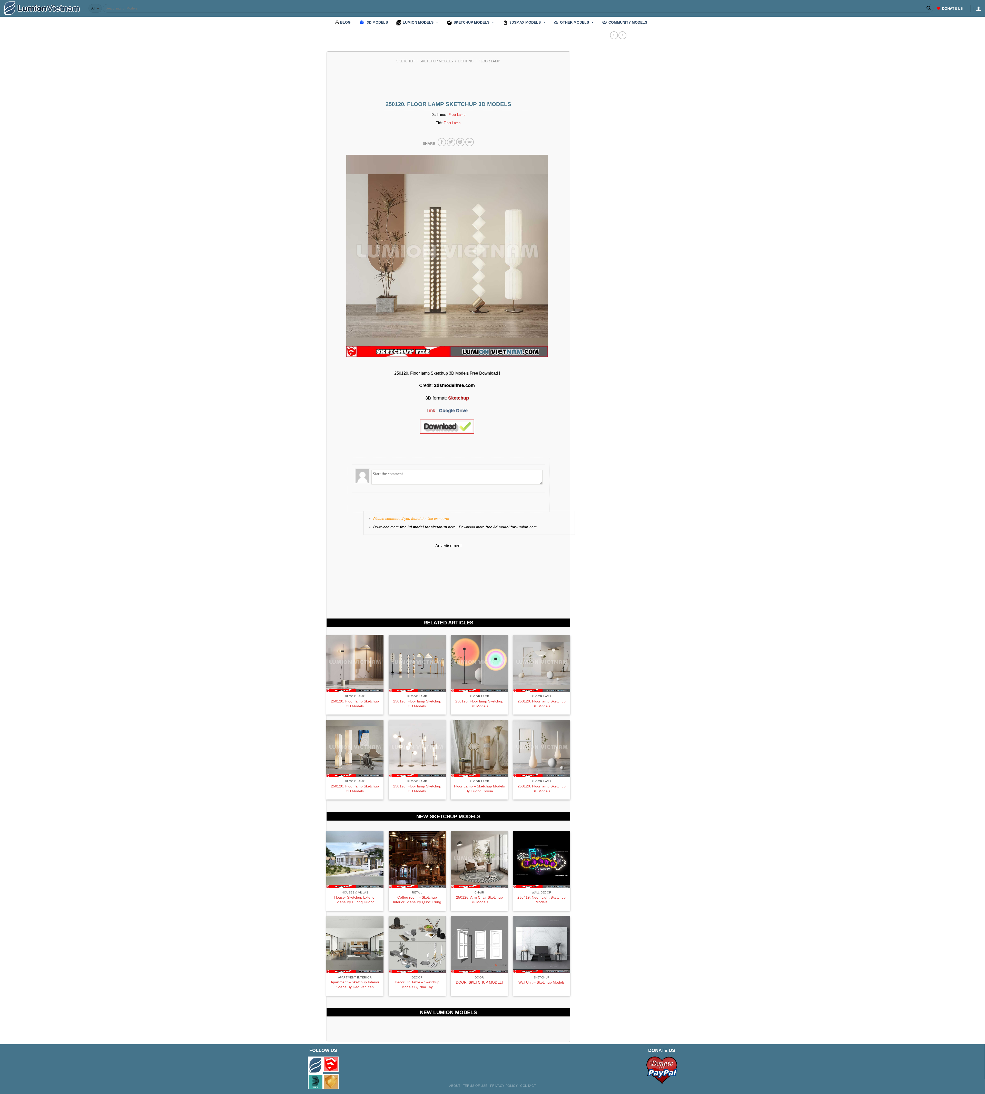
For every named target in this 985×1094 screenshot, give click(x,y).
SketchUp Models (436, 61)
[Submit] (928, 8)
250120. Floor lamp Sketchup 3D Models (355, 703)
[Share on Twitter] (451, 142)
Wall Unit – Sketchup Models (541, 982)
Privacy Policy (504, 1086)
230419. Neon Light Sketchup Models (541, 899)
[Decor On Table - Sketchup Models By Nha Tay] (417, 944)
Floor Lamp (489, 61)
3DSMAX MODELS (525, 22)
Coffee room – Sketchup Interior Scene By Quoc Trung (417, 899)
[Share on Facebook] (442, 142)
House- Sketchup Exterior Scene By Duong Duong (355, 899)
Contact (528, 1086)
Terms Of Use (475, 1086)
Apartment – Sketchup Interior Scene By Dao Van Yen (355, 984)
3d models (377, 22)
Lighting (466, 61)
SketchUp (405, 61)
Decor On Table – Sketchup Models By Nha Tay (417, 984)
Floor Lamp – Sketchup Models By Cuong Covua (479, 788)
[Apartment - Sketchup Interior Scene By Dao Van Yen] (354, 944)
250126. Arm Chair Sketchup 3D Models (479, 899)
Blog (345, 22)
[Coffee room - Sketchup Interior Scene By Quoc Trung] (417, 859)
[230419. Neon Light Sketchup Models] (541, 859)
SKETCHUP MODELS (471, 22)
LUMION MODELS (418, 22)
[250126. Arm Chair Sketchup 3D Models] (479, 859)
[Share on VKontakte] (469, 142)
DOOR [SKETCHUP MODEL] (479, 982)
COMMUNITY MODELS (627, 22)
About (454, 1086)
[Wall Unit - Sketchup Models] (541, 944)
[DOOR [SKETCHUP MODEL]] (479, 944)
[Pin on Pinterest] (460, 142)
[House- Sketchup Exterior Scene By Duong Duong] (354, 859)
